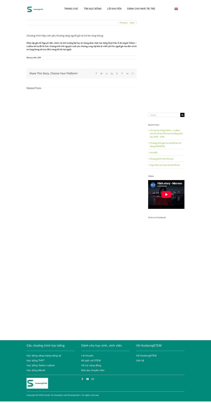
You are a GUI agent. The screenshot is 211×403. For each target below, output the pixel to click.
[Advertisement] (166, 63)
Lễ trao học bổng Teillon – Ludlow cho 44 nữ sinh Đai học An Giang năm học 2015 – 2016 (166, 133)
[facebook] (82, 379)
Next (132, 22)
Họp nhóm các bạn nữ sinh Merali (164, 165)
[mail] (93, 379)
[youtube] (87, 379)
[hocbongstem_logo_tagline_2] (35, 6)
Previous (123, 22)
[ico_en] (176, 8)
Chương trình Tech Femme (162, 159)
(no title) (154, 152)
